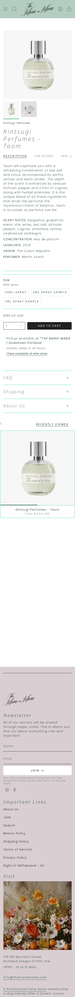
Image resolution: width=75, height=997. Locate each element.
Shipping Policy (16, 841)
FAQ (8, 377)
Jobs (7, 817)
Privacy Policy (27, 780)
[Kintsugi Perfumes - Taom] (37, 468)
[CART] (69, 9)
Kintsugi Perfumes (16, 123)
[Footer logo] (19, 699)
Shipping (13, 391)
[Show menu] (5, 9)
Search (9, 825)
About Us (14, 406)
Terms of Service (54, 780)
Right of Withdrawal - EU (23, 865)
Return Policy (14, 833)
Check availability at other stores (26, 353)
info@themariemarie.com (25, 977)
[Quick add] (5, 500)
